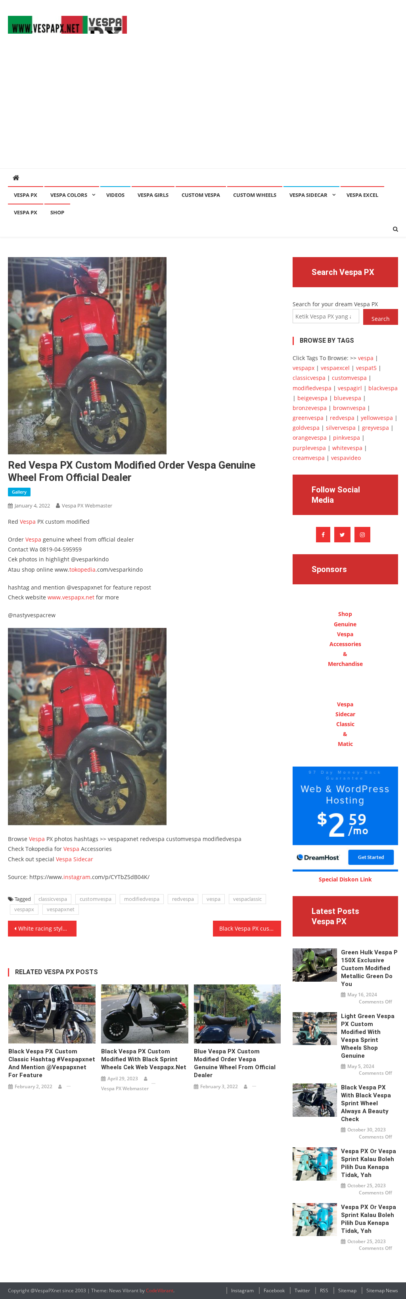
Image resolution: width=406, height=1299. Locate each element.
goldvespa (306, 427)
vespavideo (346, 458)
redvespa (183, 898)
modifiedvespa (141, 898)
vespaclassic (247, 898)
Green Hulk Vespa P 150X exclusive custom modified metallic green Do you (369, 968)
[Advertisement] (203, 108)
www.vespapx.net (71, 597)
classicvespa (52, 898)
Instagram (242, 1290)
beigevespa (312, 398)
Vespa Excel (362, 194)
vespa (213, 898)
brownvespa (349, 408)
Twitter (302, 1290)
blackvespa (383, 388)
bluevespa (347, 398)
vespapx (24, 909)
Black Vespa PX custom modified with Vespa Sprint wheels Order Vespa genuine (250, 928)
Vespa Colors (68, 194)
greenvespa (308, 418)
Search (381, 318)
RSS (324, 1290)
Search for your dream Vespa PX (335, 304)
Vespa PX (25, 194)
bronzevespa (310, 408)
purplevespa (309, 448)
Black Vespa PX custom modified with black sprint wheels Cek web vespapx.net (143, 1059)
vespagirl (350, 388)
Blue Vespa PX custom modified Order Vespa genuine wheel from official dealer (235, 1063)
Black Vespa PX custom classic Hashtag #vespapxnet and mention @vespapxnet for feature (51, 1063)
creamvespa (309, 458)
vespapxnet (61, 909)
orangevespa (310, 437)
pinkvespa (346, 437)
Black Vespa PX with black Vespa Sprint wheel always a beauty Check (366, 1103)
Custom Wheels (254, 194)
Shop (57, 212)
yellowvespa (377, 418)
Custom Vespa (201, 194)
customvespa (95, 898)
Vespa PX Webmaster (87, 505)
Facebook (274, 1290)
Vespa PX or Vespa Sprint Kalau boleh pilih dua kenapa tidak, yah (368, 1163)
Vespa (28, 521)
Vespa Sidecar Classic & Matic (345, 724)
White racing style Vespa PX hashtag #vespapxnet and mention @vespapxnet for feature (47, 928)
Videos (115, 194)
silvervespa (341, 427)
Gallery (19, 492)
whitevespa (347, 448)
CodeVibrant (159, 1290)
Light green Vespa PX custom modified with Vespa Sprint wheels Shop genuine (368, 1036)
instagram (76, 877)
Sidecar (83, 859)
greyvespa (375, 427)
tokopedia (82, 569)
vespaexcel (335, 368)
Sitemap (347, 1290)
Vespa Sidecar (308, 194)
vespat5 (366, 368)
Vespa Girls (153, 194)
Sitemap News (382, 1290)
